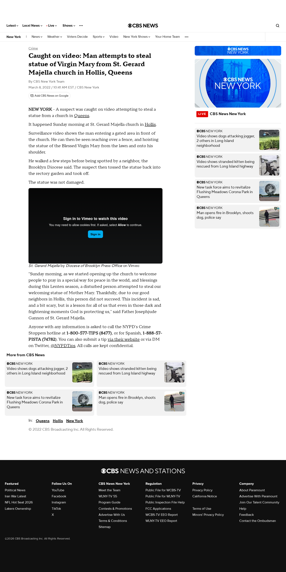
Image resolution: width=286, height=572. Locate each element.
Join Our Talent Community (259, 502)
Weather (53, 37)
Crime (33, 48)
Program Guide (109, 502)
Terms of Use (201, 508)
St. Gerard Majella (43, 265)
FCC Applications (158, 508)
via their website (124, 339)
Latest (11, 25)
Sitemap (105, 527)
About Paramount (252, 490)
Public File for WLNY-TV (163, 496)
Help (242, 508)
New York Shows (135, 37)
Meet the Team (109, 490)
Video (114, 37)
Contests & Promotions (115, 508)
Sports (98, 37)
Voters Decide (77, 37)
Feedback (246, 514)
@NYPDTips (63, 345)
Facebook (59, 496)
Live (51, 25)
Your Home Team (167, 37)
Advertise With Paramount (258, 496)
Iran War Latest (15, 496)
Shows (68, 25)
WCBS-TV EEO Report (162, 514)
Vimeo (133, 265)
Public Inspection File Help (165, 502)
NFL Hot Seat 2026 (19, 502)
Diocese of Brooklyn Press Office (94, 265)
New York (13, 37)
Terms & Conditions (113, 521)
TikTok (56, 508)
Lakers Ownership (18, 508)
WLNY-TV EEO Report (161, 521)
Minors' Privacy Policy (208, 514)
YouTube (58, 490)
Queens (81, 115)
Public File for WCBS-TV (163, 490)
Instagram (59, 502)
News (36, 37)
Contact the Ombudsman (257, 521)
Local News (31, 25)
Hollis (150, 124)
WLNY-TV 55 (108, 496)
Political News (15, 490)
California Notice (204, 496)
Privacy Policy (202, 490)
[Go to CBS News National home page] (143, 25)
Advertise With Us (112, 514)
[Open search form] (278, 25)
